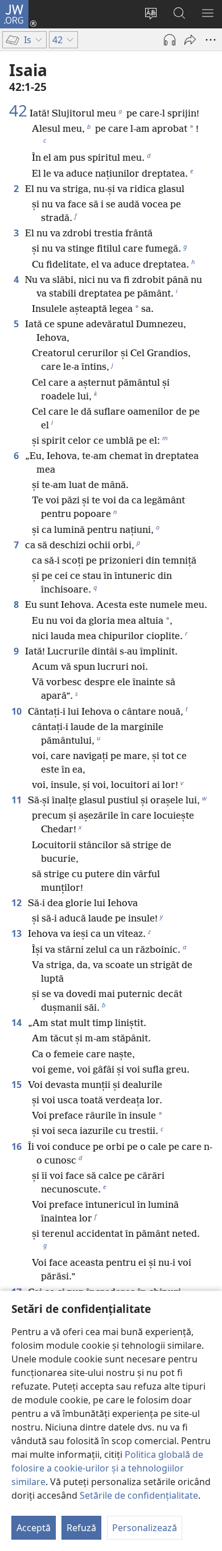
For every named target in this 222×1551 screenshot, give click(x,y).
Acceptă (34, 1527)
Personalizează (144, 1527)
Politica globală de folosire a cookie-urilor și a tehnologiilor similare (107, 1468)
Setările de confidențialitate (139, 1495)
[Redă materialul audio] (169, 40)
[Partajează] (190, 40)
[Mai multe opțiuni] (210, 40)
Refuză (81, 1527)
